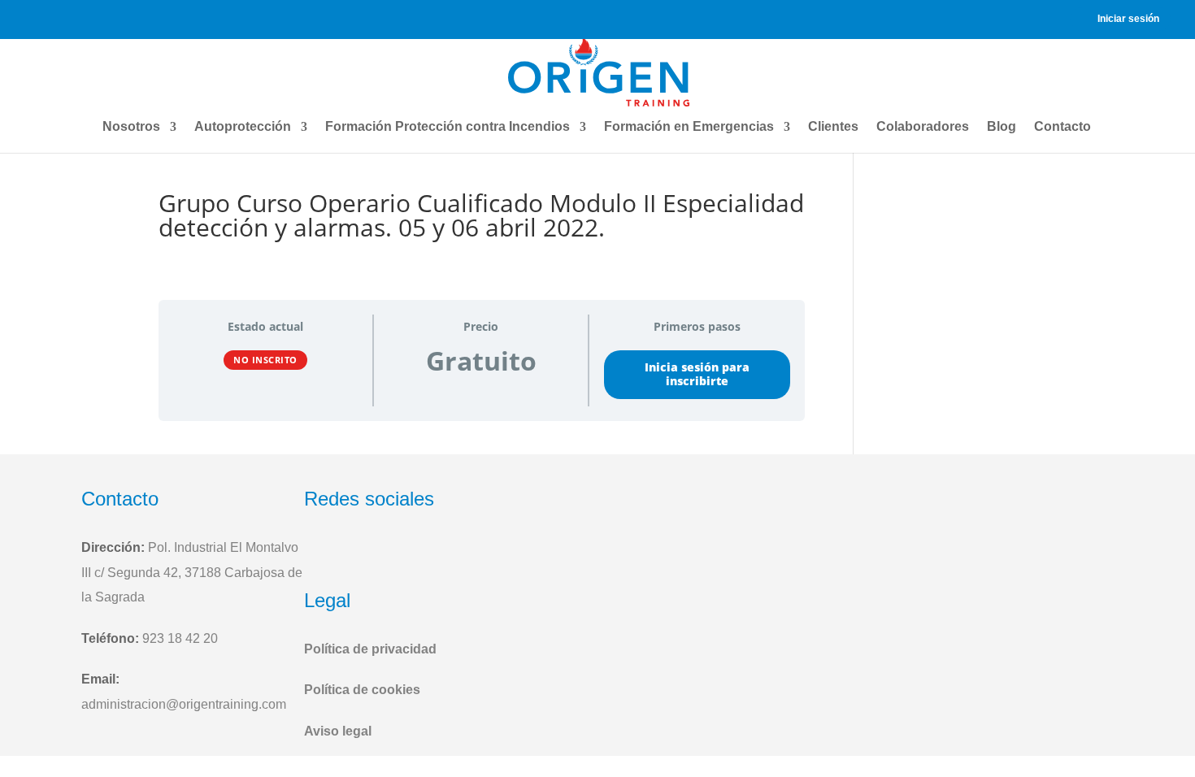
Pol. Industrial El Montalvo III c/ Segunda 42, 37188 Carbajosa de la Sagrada (191, 572)
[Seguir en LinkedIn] (399, 553)
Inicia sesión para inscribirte (697, 374)
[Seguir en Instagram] (359, 552)
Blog (1001, 126)
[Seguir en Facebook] (320, 552)
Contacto (1062, 126)
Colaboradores (922, 126)
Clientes (833, 126)
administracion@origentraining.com (183, 704)
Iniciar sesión (1128, 18)
